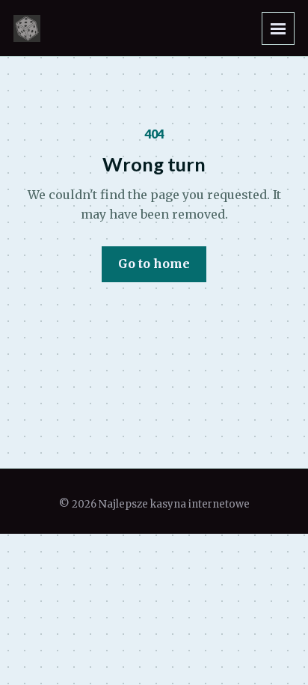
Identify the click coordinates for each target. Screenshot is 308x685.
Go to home (154, 263)
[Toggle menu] (278, 28)
